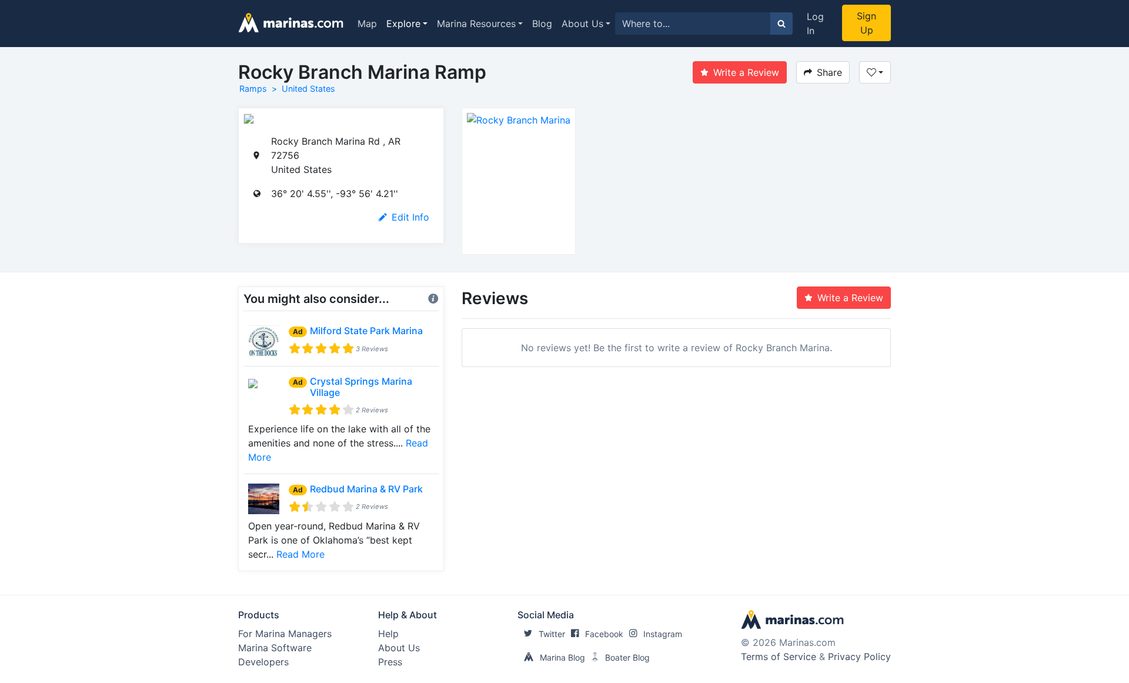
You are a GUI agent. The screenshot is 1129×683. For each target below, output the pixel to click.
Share (829, 72)
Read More (300, 554)
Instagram (662, 634)
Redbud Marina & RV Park (366, 489)
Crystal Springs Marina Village (361, 386)
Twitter (552, 634)
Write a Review (746, 72)
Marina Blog (562, 657)
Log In (815, 23)
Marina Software (275, 648)
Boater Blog (627, 657)
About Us (582, 23)
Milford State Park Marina (366, 330)
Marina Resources (476, 23)
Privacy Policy (859, 656)
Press (390, 662)
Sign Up (866, 23)
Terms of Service (778, 656)
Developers (263, 662)
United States (308, 89)
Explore (403, 23)
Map (367, 23)
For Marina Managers (285, 633)
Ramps (253, 89)
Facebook (604, 634)
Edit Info (410, 217)
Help (388, 633)
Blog (542, 23)
